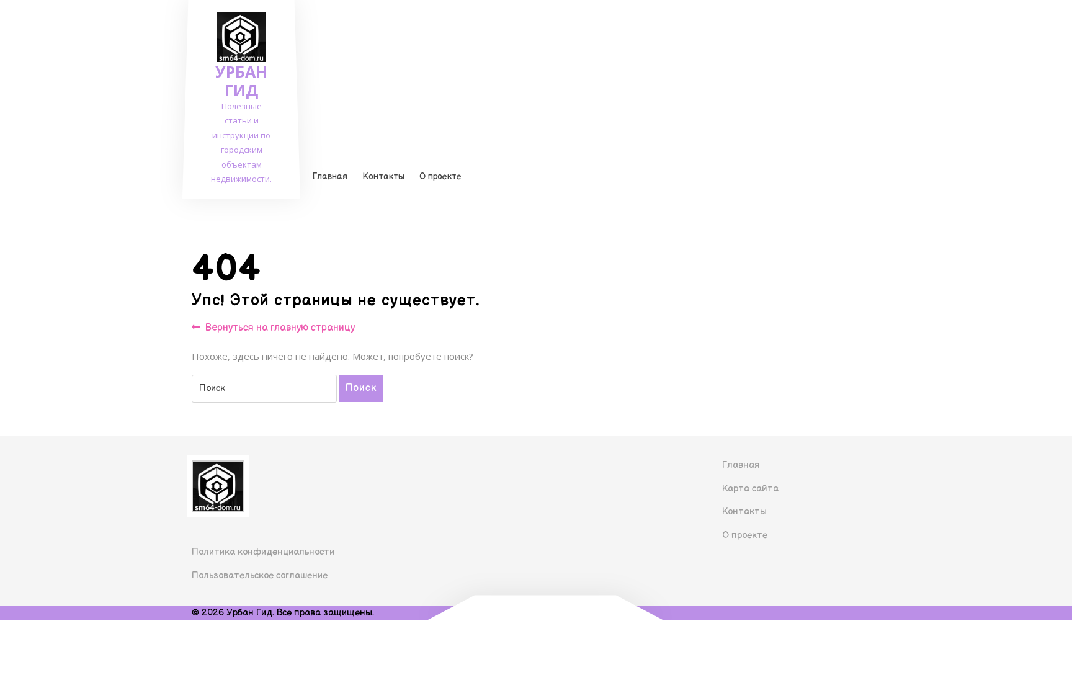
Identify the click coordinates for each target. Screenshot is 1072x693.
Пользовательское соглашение (260, 575)
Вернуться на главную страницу (280, 328)
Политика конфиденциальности (263, 552)
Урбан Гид (241, 81)
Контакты (383, 176)
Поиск (361, 388)
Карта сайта (750, 488)
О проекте (440, 176)
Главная (330, 176)
